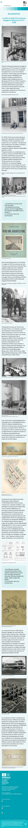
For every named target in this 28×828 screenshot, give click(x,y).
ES (10, 5)
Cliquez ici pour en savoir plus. (12, 826)
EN (6, 5)
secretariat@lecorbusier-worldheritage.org (12, 793)
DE (8, 5)
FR (4, 5)
